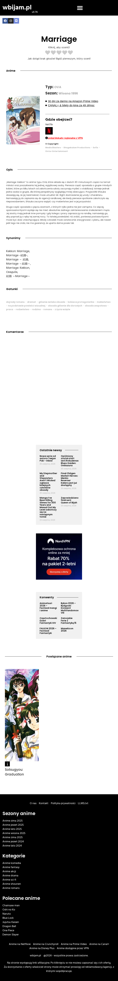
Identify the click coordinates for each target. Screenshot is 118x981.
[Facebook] (5, 21)
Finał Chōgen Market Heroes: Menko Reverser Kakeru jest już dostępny (69, 479)
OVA (57, 87)
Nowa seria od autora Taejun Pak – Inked (48, 458)
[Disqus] (59, 381)
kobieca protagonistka (81, 302)
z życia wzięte (62, 309)
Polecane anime (21, 898)
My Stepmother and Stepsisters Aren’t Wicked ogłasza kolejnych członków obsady (48, 482)
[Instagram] (11, 21)
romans (47, 309)
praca (9, 309)
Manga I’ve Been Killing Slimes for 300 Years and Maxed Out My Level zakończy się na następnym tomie (48, 507)
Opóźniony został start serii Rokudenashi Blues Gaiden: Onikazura (71, 461)
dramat (31, 302)
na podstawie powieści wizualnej (26, 305)
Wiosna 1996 (68, 93)
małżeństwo (104, 302)
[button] (80, 7)
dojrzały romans (15, 302)
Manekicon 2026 (67, 629)
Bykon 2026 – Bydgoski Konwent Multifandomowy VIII (70, 608)
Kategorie (13, 856)
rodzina (36, 309)
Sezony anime (18, 813)
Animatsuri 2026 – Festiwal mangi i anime (48, 607)
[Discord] (16, 21)
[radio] (47, 53)
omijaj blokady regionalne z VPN (65, 137)
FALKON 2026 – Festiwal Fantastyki (48, 631)
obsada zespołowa (96, 305)
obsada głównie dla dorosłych (65, 305)
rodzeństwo (22, 309)
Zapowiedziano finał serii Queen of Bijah (70, 500)
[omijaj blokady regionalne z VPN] (46, 138)
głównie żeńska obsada (52, 302)
